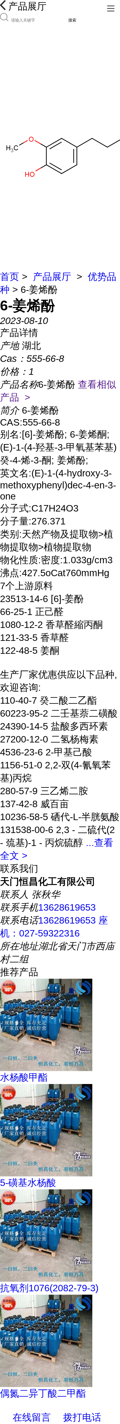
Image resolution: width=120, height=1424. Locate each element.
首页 (9, 276)
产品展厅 (52, 276)
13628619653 (67, 907)
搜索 (72, 20)
